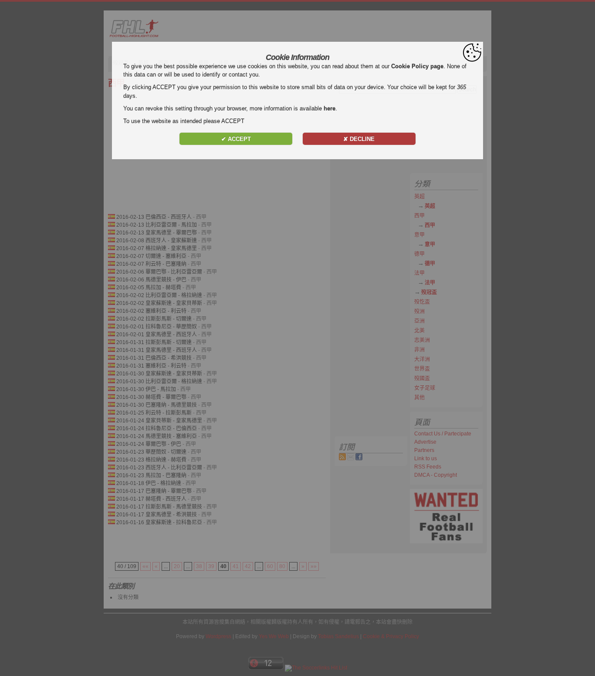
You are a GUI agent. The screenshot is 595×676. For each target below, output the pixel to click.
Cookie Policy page (417, 66)
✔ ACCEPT (236, 139)
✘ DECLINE (359, 139)
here (329, 108)
